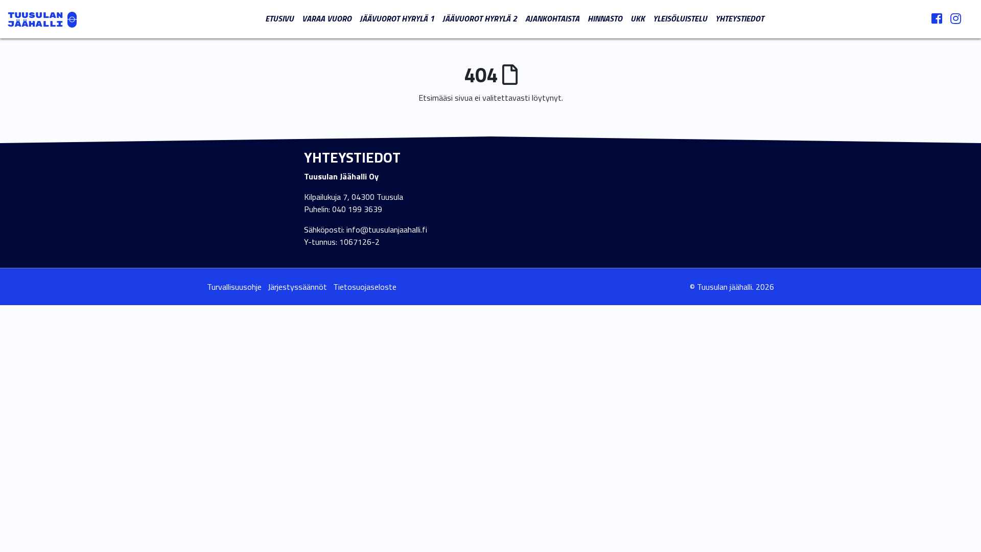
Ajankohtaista (552, 18)
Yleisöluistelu (680, 18)
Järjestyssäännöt (297, 287)
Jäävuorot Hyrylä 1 (397, 18)
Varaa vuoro (327, 18)
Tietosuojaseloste (364, 287)
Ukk (637, 18)
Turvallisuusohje (234, 287)
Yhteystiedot (739, 18)
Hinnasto (605, 18)
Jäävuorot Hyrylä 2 (479, 18)
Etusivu (279, 18)
